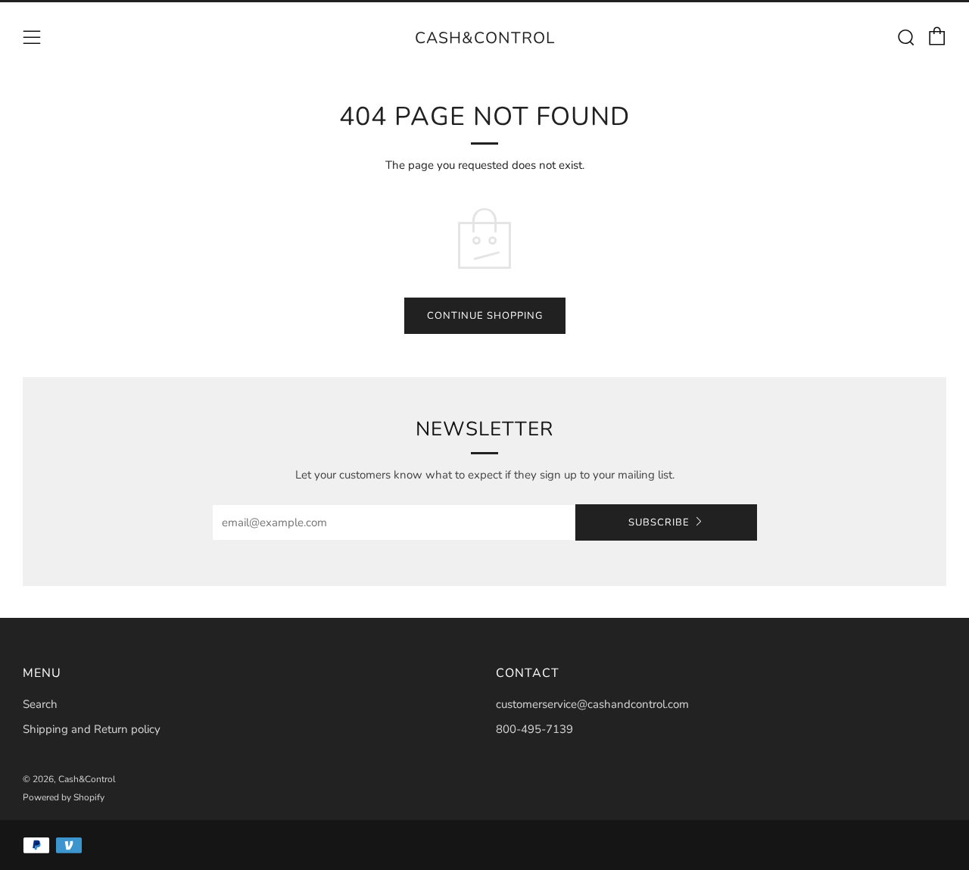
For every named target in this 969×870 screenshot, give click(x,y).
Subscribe (659, 522)
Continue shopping (485, 316)
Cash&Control (485, 38)
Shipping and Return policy (91, 729)
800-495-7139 (534, 729)
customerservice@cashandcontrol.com (592, 704)
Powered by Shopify (63, 797)
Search (40, 704)
